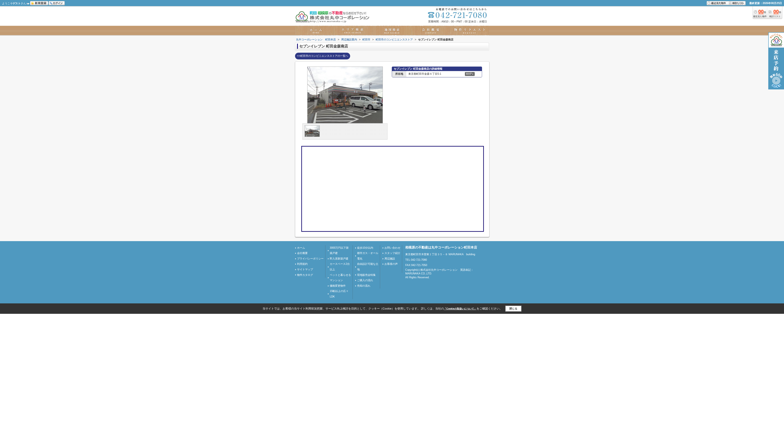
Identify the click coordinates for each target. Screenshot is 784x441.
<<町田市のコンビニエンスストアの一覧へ (322, 55)
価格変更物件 (338, 285)
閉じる (513, 308)
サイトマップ (305, 269)
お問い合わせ (392, 247)
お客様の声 (391, 263)
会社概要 (302, 253)
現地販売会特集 (366, 274)
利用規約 (302, 263)
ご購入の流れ (365, 280)
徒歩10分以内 (365, 247)
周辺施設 (389, 258)
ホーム (301, 247)
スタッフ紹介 (392, 253)
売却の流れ (363, 285)
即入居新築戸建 (339, 258)
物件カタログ (305, 274)
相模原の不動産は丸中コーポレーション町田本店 (441, 247)
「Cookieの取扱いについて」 (460, 308)
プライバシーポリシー (310, 258)
